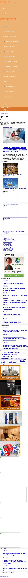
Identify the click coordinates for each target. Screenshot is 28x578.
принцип (24, 359)
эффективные (13, 362)
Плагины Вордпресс (10, 56)
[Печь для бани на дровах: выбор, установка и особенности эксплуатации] (9, 471)
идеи (24, 352)
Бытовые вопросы (10, 96)
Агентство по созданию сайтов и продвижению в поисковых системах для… (15, 189)
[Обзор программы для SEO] (10, 531)
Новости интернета (10, 86)
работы (2, 361)
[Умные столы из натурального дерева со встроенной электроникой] (11, 516)
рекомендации (7, 361)
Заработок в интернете (10, 36)
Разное (5, 81)
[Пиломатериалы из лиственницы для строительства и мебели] (10, 173)
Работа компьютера (9, 76)
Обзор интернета (9, 91)
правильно (18, 356)
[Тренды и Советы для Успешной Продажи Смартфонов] (10, 230)
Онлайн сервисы (9, 51)
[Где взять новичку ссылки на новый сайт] (10, 486)
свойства (18, 361)
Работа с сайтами (9, 71)
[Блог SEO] (8, 2)
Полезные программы (11, 61)
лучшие (2, 354)
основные (14, 354)
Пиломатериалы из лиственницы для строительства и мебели (12, 175)
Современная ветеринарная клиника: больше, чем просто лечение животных (15, 149)
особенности (6, 356)
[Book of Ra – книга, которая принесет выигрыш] (10, 410)
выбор (10, 352)
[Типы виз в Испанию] (13, 501)
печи (13, 356)
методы (7, 354)
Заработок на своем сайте (12, 41)
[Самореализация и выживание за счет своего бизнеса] (10, 379)
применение (18, 359)
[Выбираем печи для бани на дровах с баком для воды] (10, 440)
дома (22, 352)
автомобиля (2, 352)
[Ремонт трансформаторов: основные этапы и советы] (10, 547)
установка (7, 362)
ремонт (13, 361)
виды (6, 352)
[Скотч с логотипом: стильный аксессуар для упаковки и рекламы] (10, 455)
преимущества (6, 359)
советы (22, 361)
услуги (2, 362)
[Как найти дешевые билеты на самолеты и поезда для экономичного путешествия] (10, 215)
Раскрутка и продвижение (11, 66)
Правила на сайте (10, 31)
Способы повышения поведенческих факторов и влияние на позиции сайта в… (15, 203)
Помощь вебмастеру (9, 46)
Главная (2, 113)
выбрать (17, 352)
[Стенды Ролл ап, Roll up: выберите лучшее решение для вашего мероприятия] (11, 425)
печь (15, 356)
